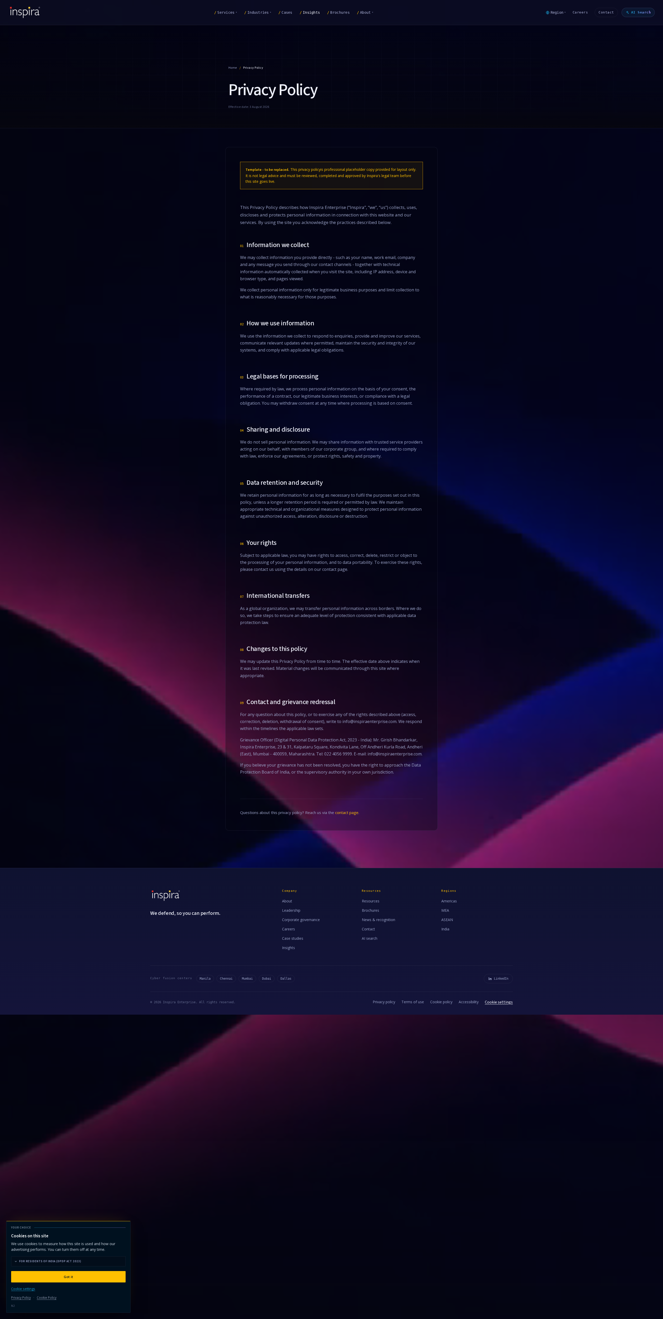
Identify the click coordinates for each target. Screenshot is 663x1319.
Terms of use (412, 1001)
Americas (449, 901)
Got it (68, 1276)
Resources (370, 901)
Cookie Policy (46, 1297)
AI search (369, 938)
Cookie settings (499, 1002)
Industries (257, 12)
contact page (346, 812)
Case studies (292, 938)
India (445, 929)
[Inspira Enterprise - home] (25, 12)
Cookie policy (441, 1001)
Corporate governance (301, 919)
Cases (285, 12)
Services (225, 12)
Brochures (338, 12)
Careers (580, 12)
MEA (445, 910)
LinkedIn (501, 978)
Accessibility (469, 1001)
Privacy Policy (21, 1297)
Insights (310, 12)
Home (232, 68)
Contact (606, 12)
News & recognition (378, 919)
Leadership (291, 910)
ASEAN (447, 919)
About (365, 12)
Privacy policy (384, 1001)
